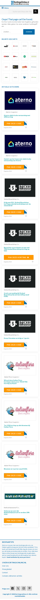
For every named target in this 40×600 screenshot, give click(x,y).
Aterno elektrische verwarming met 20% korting (17, 116)
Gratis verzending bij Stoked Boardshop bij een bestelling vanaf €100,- (16, 294)
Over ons (5, 566)
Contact (5, 572)
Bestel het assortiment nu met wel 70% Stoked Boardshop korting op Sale (16, 249)
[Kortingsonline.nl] (20, 3)
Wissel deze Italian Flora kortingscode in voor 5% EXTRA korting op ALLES (15, 381)
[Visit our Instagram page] (23, 588)
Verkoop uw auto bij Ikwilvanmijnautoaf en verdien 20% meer (16, 512)
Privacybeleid (6, 569)
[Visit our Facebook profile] (12, 588)
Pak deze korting (17, 257)
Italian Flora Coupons (11, 377)
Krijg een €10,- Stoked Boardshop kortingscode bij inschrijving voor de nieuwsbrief (17, 203)
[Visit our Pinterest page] (29, 588)
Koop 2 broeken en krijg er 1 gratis (16, 338)
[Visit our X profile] (18, 588)
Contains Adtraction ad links (12, 576)
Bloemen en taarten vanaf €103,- (16, 469)
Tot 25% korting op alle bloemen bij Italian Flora (17, 426)
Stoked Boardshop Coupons (12, 199)
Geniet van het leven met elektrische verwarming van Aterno (17, 159)
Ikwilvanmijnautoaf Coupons (12, 508)
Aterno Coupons (11, 112)
